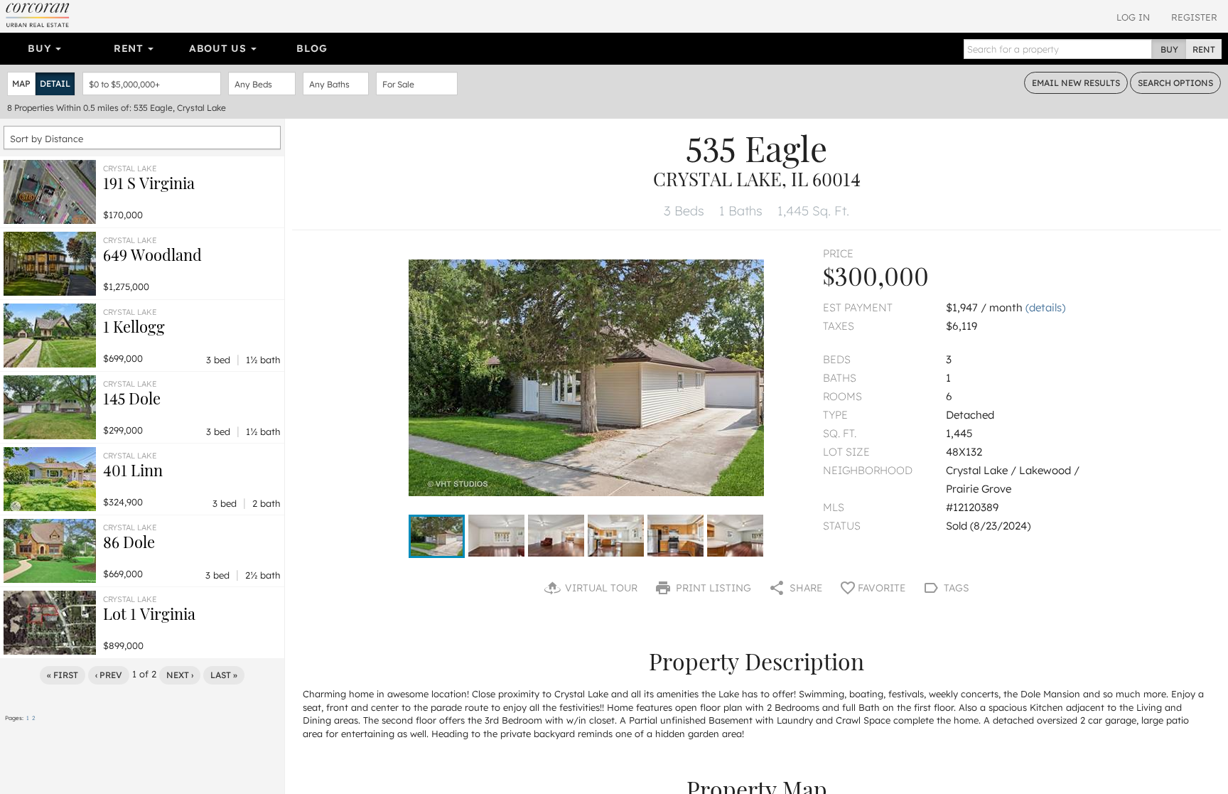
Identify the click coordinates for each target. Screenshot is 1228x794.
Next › (179, 675)
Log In (1133, 17)
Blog (311, 48)
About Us (219, 48)
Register (1194, 17)
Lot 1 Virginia (149, 613)
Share (804, 587)
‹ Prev (108, 675)
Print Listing (712, 587)
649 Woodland (152, 254)
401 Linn (133, 470)
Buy (41, 48)
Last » (223, 675)
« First (62, 675)
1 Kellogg (134, 326)
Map (21, 83)
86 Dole (129, 541)
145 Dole (132, 398)
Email (1076, 82)
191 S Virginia (149, 182)
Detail (55, 83)
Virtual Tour (599, 587)
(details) (1045, 307)
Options (1175, 82)
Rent (130, 48)
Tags (955, 587)
